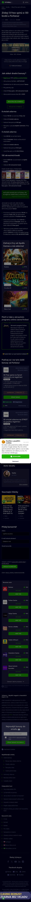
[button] (26, 442)
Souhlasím (16, 456)
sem (16, 453)
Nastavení (15, 461)
